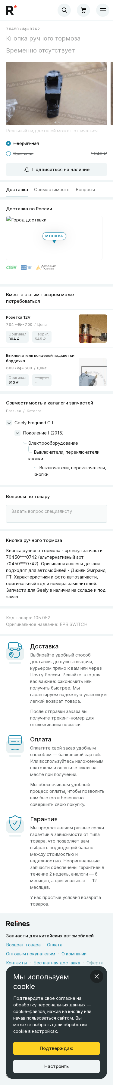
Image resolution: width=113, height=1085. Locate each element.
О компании (73, 954)
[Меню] (102, 10)
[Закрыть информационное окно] (96, 976)
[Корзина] (83, 10)
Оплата (54, 945)
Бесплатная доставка (56, 963)
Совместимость (52, 189)
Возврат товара (23, 945)
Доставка (17, 189)
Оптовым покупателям (30, 954)
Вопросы (85, 189)
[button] (56, 93)
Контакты (16, 963)
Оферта (94, 963)
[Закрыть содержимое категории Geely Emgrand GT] (9, 422)
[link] (56, 329)
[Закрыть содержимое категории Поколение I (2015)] (17, 433)
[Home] (12, 10)
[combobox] (64, 10)
